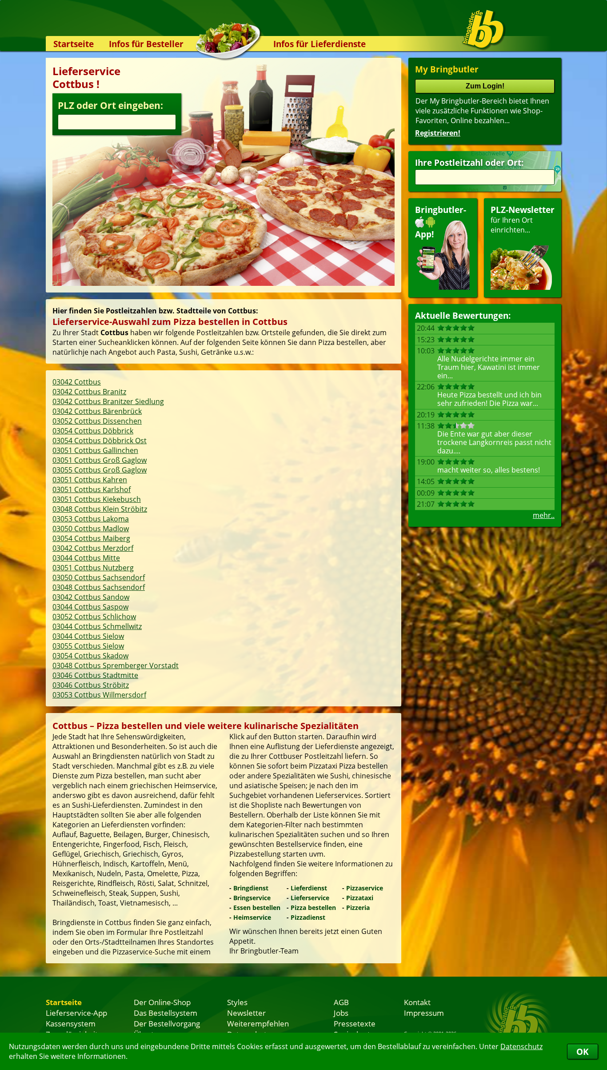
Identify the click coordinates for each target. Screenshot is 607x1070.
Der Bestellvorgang (167, 1023)
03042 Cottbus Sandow (90, 597)
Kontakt (417, 1002)
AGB (341, 1002)
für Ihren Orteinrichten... (523, 219)
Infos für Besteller (146, 43)
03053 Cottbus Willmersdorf (99, 695)
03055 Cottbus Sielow (88, 646)
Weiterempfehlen (258, 1023)
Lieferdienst (309, 888)
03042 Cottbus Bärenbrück (97, 411)
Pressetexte (354, 1023)
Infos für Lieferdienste (319, 43)
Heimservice (252, 917)
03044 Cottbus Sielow (88, 636)
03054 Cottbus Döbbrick (92, 431)
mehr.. (544, 515)
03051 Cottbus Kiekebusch (96, 499)
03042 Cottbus (76, 382)
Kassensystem (71, 1023)
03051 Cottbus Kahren (89, 480)
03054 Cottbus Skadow (90, 656)
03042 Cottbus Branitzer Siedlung (108, 401)
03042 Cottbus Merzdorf (92, 548)
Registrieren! (437, 133)
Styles (237, 1002)
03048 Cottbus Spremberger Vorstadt (115, 665)
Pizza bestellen (313, 907)
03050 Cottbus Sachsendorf (98, 577)
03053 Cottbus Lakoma (90, 519)
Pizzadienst (308, 917)
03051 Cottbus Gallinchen (95, 450)
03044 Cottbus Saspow (90, 607)
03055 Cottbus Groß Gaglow (99, 470)
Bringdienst (250, 888)
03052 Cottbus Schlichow (94, 616)
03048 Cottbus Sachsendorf (98, 587)
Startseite (73, 43)
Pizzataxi (359, 898)
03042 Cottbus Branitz (89, 392)
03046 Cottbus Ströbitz (90, 685)
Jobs (341, 1012)
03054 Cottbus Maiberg (91, 538)
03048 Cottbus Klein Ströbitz (99, 509)
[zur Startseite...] (483, 29)
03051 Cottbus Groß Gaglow (99, 460)
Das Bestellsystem (165, 1012)
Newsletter (246, 1012)
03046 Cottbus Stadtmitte (95, 675)
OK (582, 1051)
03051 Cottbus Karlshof (91, 489)
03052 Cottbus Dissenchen (97, 421)
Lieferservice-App (76, 1012)
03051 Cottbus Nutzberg (93, 568)
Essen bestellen (256, 907)
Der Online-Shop (162, 1002)
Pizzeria (358, 907)
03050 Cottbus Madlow (90, 528)
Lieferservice (310, 898)
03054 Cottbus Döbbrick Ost (99, 440)
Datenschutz (521, 1046)
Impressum (424, 1012)
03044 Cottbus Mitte (86, 558)
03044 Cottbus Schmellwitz (97, 626)
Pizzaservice (364, 888)
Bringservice (252, 898)
